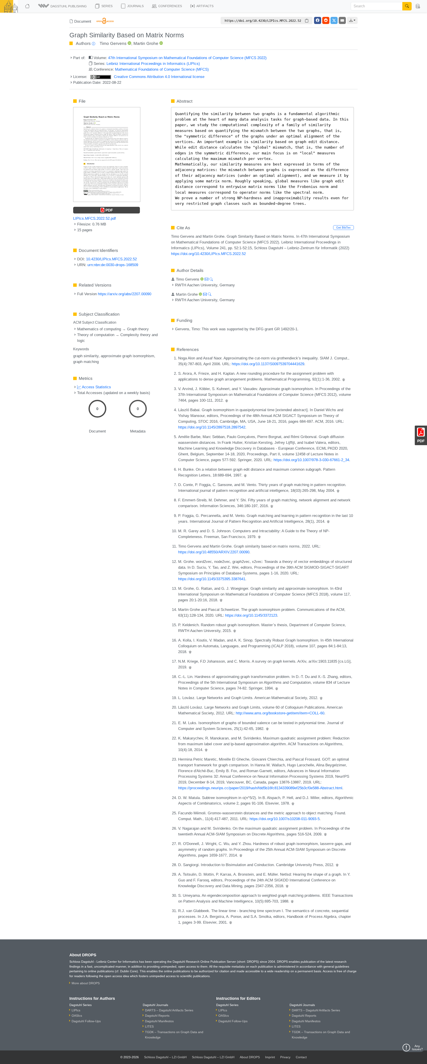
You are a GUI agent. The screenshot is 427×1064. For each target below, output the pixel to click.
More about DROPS (86, 983)
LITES (149, 1026)
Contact (301, 1057)
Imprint (270, 1057)
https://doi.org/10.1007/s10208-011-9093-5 (285, 819)
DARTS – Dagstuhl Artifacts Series (169, 1010)
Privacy (285, 1057)
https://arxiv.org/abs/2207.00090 (124, 294)
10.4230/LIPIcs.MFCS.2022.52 (111, 259)
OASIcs (77, 1015)
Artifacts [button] (205, 6)
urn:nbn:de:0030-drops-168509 (112, 265)
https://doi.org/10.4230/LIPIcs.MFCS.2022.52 (208, 253)
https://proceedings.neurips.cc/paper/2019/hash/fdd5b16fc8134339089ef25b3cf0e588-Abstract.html (260, 788)
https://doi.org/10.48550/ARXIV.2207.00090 (213, 552)
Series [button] (107, 6)
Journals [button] (135, 6)
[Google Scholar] (343, 379)
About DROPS (250, 1057)
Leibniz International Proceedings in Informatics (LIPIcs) (153, 63)
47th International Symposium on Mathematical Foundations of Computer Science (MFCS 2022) (187, 58)
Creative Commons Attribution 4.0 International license (158, 76)
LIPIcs (76, 1010)
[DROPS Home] (27, 6)
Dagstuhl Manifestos (159, 1021)
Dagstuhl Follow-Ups (86, 1021)
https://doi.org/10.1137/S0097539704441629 (268, 364)
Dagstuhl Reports (157, 1015)
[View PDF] (106, 154)
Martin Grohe (145, 43)
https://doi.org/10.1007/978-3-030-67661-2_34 (311, 460)
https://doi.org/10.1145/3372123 (251, 615)
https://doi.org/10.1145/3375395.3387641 (211, 579)
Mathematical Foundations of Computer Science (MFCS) (162, 69)
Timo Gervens (113, 43)
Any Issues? (417, 1047)
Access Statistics (96, 387)
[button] (62, 6)
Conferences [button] (169, 6)
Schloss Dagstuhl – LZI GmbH (165, 1057)
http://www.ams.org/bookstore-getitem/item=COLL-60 (280, 713)
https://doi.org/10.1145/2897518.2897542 (211, 427)
